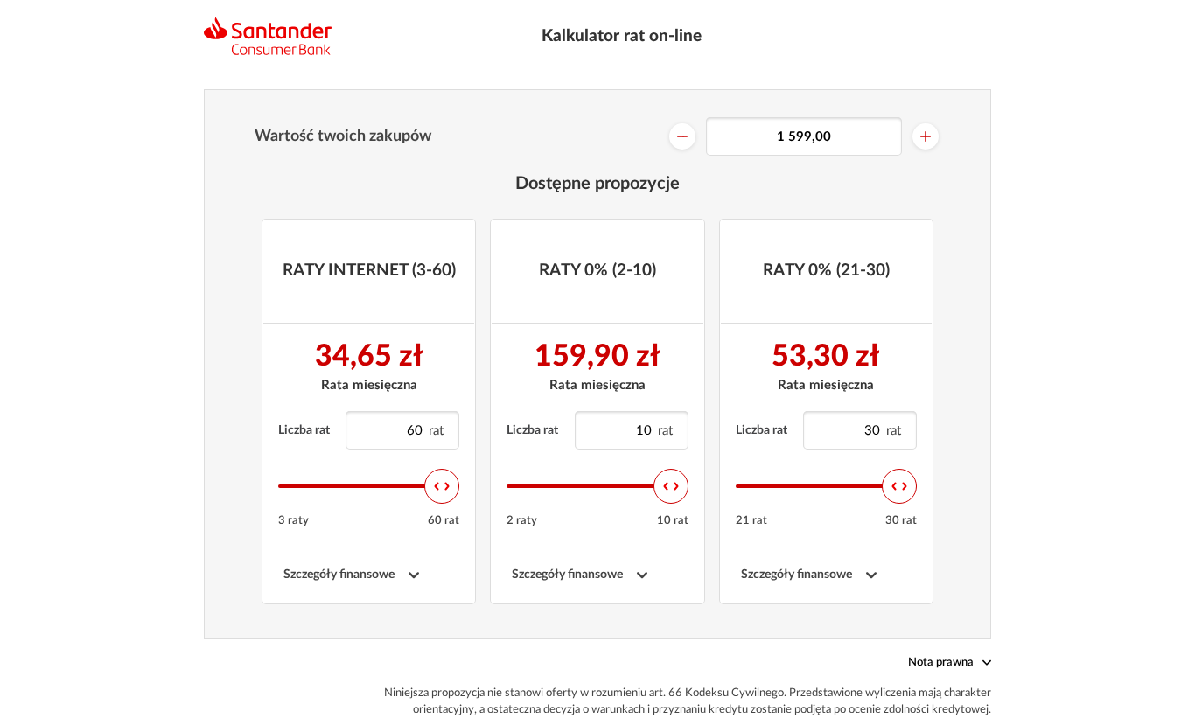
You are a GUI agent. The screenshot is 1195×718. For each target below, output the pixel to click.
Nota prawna (941, 662)
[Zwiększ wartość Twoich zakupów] (925, 136)
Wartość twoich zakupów (343, 136)
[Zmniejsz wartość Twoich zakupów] (682, 136)
